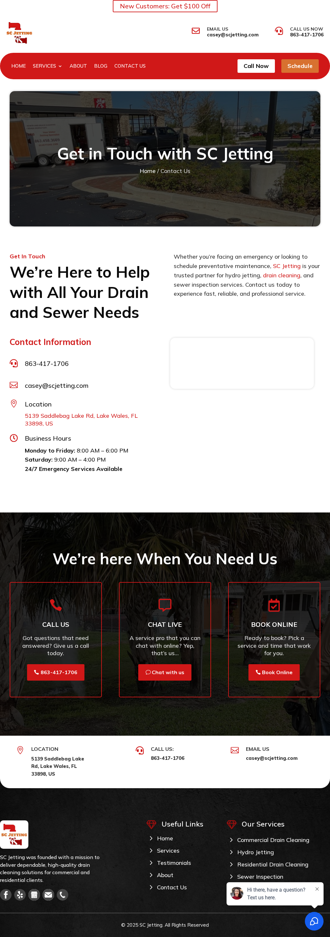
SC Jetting (287, 266)
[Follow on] (6, 895)
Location (38, 404)
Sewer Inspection (260, 876)
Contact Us (130, 66)
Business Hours (48, 438)
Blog (100, 66)
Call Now (256, 66)
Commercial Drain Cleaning (273, 840)
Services (44, 66)
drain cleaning (281, 275)
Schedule (300, 66)
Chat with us (168, 672)
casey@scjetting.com (233, 35)
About (78, 66)
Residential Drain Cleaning (272, 864)
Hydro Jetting (255, 852)
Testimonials (174, 862)
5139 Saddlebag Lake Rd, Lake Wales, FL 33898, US (57, 766)
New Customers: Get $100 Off (165, 6)
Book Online (277, 672)
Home (18, 66)
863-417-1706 (307, 35)
